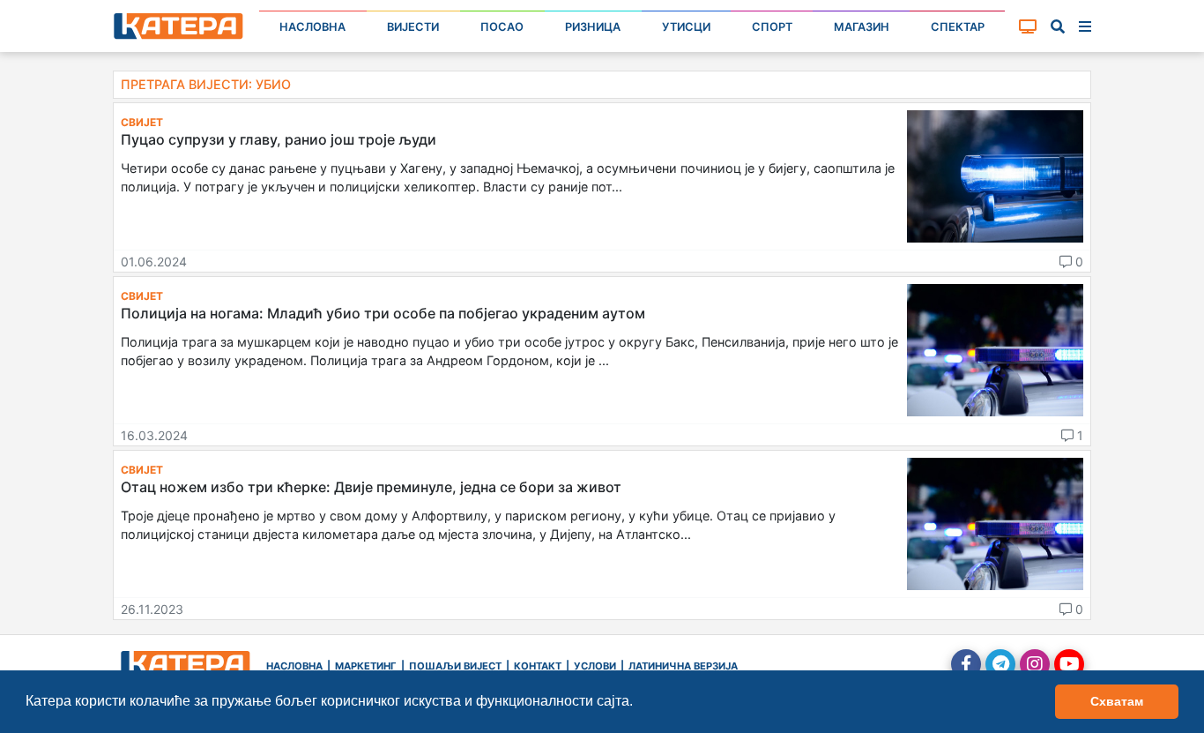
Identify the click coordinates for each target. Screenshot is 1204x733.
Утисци (686, 27)
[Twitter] (1000, 664)
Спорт (772, 27)
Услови (595, 666)
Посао (502, 27)
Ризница (593, 27)
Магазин (861, 27)
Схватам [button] (1116, 701)
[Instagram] (1035, 664)
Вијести (413, 27)
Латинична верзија (683, 666)
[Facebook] (966, 664)
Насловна (312, 27)
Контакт (537, 666)
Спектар (958, 27)
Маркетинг (366, 666)
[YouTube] (1069, 664)
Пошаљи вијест (455, 666)
